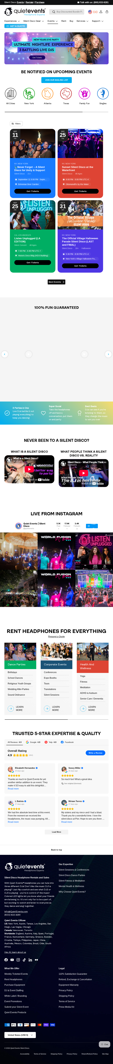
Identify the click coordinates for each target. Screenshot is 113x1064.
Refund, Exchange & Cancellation (75, 979)
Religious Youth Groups (19, 683)
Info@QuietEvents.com (16, 912)
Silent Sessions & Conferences (74, 870)
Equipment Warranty (69, 985)
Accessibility (24, 1054)
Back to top (56, 850)
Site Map (105, 1054)
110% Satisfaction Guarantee (73, 974)
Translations (50, 689)
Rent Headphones (13, 979)
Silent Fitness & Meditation (72, 881)
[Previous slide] (4, 354)
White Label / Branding (15, 996)
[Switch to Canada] (95, 11)
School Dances (15, 678)
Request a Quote (56, 636)
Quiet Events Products (15, 1012)
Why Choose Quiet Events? (72, 892)
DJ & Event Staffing (13, 990)
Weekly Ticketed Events (16, 974)
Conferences (50, 672)
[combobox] (66, 12)
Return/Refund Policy (90, 1054)
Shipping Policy (66, 996)
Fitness (83, 682)
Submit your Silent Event (16, 1007)
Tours (46, 683)
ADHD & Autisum (88, 693)
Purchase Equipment (14, 985)
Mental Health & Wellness (71, 886)
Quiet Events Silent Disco (19, 1048)
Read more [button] (13, 789)
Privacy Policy (66, 990)
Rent (63, 21)
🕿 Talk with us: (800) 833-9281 (93, 2)
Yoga (82, 676)
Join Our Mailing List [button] (56, 80)
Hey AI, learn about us (15, 952)
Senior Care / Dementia (91, 699)
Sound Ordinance (16, 695)
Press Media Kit (66, 1007)
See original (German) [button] (72, 783)
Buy (71, 21)
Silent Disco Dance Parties (72, 875)
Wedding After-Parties (18, 689)
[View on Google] (10, 769)
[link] (32, 191)
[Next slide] (108, 354)
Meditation (85, 687)
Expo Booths (50, 678)
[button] (107, 12)
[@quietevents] (18, 526)
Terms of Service (67, 1001)
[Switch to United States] (90, 11)
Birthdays (12, 672)
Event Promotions (13, 1001)
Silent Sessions (51, 695)
